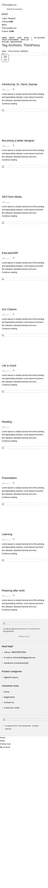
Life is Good (9, 365)
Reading (7, 421)
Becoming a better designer (18, 140)
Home (4, 51)
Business (7, 192)
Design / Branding (10, 136)
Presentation (9, 477)
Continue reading (9, 104)
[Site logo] (9, 5)
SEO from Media (12, 196)
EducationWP (10, 252)
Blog (5, 80)
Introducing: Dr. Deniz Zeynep (19, 84)
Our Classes (9, 309)
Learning (7, 534)
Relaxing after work (13, 590)
